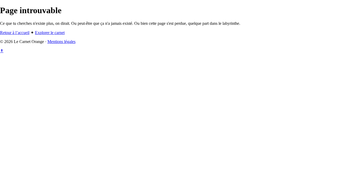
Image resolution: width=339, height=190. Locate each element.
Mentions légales (61, 41)
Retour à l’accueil (14, 32)
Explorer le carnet (50, 32)
